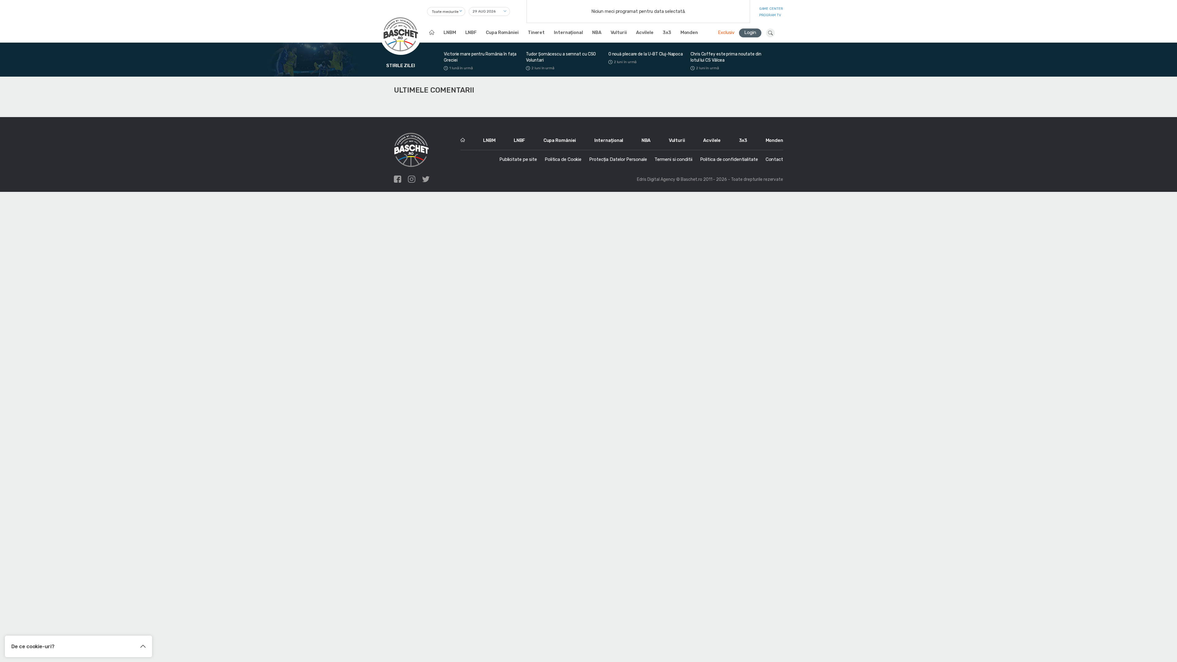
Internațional (568, 32)
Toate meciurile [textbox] (445, 12)
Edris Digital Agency (656, 179)
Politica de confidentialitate (729, 159)
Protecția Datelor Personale (618, 159)
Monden (689, 32)
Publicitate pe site (518, 159)
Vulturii (619, 32)
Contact (774, 159)
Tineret (536, 32)
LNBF (471, 32)
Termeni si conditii (673, 159)
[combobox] (446, 11)
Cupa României (502, 32)
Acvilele (644, 32)
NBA (596, 32)
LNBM (450, 32)
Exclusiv (726, 32)
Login (750, 32)
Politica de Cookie (563, 159)
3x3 (667, 32)
